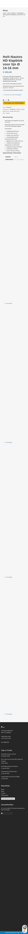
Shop (8, 13)
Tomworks (22, 932)
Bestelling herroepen (8, 798)
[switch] (24, 932)
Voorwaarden (4, 795)
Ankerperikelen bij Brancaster (9, 771)
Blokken (13, 13)
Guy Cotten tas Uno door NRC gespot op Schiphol (12, 760)
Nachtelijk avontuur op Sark (8, 754)
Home (4, 13)
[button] (12, 95)
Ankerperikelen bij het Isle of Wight (10, 776)
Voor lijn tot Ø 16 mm (14, 111)
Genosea (14, 808)
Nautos (18, 109)
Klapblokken (20, 13)
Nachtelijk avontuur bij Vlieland (9, 766)
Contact (3, 793)
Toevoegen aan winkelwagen (14, 103)
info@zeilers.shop (6, 736)
